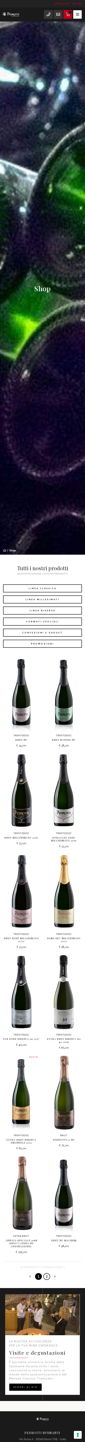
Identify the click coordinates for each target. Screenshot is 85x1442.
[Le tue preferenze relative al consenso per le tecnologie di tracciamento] (78, 1435)
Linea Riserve (42, 610)
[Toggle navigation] (77, 14)
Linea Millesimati (42, 599)
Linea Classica (43, 588)
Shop (12, 550)
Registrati (63, 3)
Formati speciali (42, 621)
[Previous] (30, 1276)
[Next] (55, 1276)
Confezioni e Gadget (42, 632)
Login (78, 3)
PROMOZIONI (42, 643)
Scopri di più (25, 1387)
